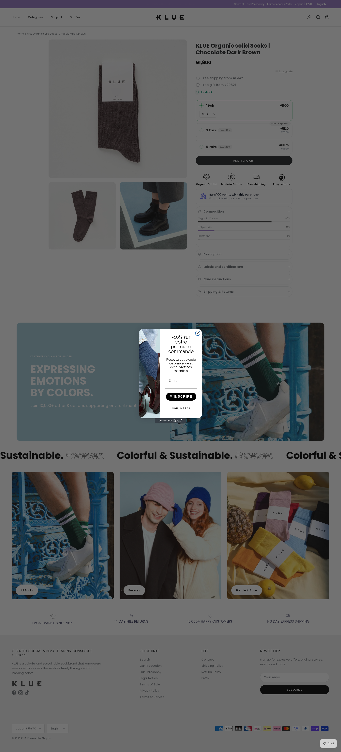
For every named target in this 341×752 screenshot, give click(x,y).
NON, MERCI (181, 408)
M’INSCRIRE (181, 396)
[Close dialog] (197, 333)
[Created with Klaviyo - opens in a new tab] (170, 420)
